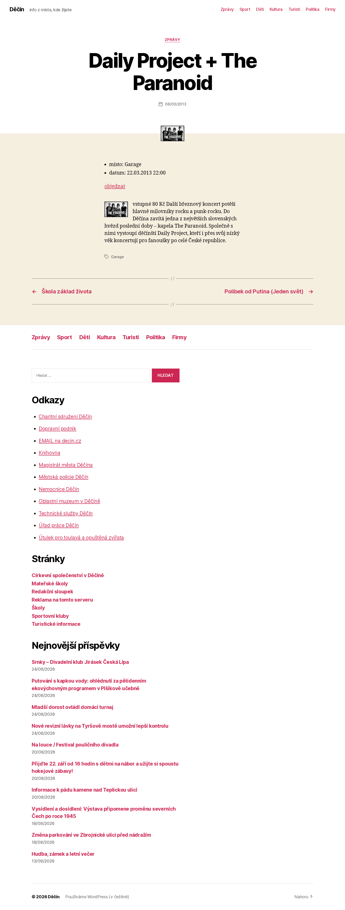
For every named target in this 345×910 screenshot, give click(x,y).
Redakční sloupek (52, 592)
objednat (114, 186)
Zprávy (227, 9)
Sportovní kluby (50, 616)
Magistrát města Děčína (66, 465)
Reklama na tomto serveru (62, 600)
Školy (38, 608)
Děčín (16, 9)
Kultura (276, 9)
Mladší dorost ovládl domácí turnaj (72, 707)
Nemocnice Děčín (59, 489)
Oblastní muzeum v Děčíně (69, 501)
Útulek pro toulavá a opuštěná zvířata (81, 538)
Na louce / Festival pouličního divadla (75, 745)
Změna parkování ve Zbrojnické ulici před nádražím (91, 835)
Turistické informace (56, 624)
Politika (312, 9)
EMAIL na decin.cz (60, 441)
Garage (117, 256)
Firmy (330, 9)
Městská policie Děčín (63, 477)
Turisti (294, 9)
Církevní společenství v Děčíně (68, 575)
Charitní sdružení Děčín (65, 417)
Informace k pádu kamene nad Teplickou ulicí (84, 790)
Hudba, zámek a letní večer (63, 854)
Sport (245, 9)
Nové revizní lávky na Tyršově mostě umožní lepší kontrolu (100, 726)
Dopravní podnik (57, 429)
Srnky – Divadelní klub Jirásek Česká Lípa (80, 662)
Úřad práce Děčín (59, 525)
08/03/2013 (175, 104)
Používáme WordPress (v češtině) (97, 896)
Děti (260, 9)
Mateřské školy (50, 584)
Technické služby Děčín (66, 513)
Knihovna (49, 453)
